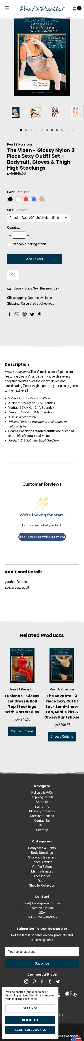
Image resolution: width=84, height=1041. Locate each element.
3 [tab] (31, 130)
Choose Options (22, 731)
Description (17, 364)
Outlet (42, 881)
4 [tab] (36, 130)
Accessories (42, 876)
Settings (30, 1008)
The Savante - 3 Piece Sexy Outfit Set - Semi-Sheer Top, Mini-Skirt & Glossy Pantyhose (61, 706)
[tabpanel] (17, 113)
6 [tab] (47, 130)
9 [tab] (62, 130)
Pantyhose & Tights (42, 848)
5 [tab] (42, 130)
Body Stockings (42, 852)
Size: (18, 210)
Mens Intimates (42, 871)
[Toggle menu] (6, 8)
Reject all (30, 1020)
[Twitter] (32, 314)
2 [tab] (26, 130)
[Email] (17, 314)
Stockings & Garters (42, 857)
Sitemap (42, 830)
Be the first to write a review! (42, 537)
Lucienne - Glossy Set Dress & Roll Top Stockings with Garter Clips (22, 704)
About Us (42, 802)
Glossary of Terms (42, 811)
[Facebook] (9, 314)
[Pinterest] (39, 314)
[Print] (24, 314)
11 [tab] (72, 130)
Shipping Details (42, 797)
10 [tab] (67, 130)
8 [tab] (57, 130)
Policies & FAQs (42, 792)
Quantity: (13, 227)
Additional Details (24, 572)
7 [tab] (52, 130)
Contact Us (42, 820)
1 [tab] (21, 130)
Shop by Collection (42, 885)
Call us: (42, 917)
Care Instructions (42, 816)
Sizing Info (42, 806)
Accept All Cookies (30, 1030)
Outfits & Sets (42, 867)
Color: (18, 192)
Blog (42, 825)
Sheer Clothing (42, 862)
